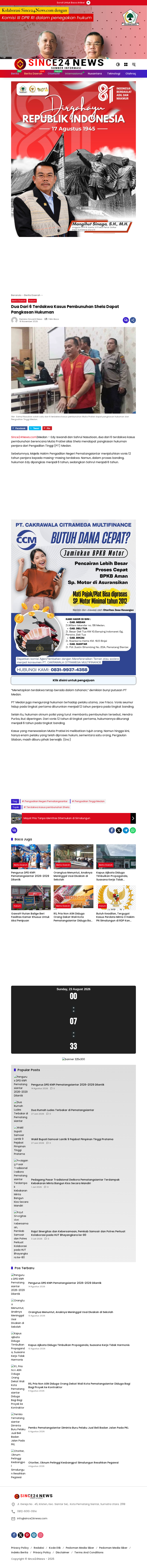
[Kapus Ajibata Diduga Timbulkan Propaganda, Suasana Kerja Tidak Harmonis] (116, 856)
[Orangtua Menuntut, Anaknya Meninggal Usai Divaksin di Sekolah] (73, 856)
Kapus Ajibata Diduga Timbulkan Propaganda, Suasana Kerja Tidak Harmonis (112, 876)
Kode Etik (55, 1548)
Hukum (32, 300)
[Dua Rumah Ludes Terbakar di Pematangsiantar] (21, 1111)
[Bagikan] (133, 320)
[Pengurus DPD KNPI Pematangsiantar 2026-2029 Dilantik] (31, 856)
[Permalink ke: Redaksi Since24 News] (15, 320)
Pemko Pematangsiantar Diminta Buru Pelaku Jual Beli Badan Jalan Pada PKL (78, 1427)
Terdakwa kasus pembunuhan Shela (48, 807)
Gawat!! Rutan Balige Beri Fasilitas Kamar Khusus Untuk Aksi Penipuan (30, 917)
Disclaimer (62, 1552)
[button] (118, 64)
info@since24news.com (32, 1518)
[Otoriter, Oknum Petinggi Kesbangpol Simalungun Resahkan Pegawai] (18, 1464)
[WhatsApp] (133, 830)
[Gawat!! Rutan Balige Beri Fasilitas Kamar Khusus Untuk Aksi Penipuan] (31, 897)
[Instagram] (40, 1535)
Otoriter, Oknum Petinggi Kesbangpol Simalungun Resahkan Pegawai (73, 1462)
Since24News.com (24, 437)
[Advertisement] (73, 267)
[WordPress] (34, 1535)
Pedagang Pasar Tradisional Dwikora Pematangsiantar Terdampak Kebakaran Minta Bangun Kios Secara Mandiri (75, 1181)
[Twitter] (119, 830)
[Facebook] (112, 830)
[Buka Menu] (126, 64)
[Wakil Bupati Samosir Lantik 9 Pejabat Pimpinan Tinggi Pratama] (21, 1141)
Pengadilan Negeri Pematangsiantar (46, 801)
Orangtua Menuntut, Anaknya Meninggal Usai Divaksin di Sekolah (73, 876)
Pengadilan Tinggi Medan (90, 801)
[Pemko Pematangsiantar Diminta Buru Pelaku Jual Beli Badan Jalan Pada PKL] (18, 1429)
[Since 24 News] (58, 64)
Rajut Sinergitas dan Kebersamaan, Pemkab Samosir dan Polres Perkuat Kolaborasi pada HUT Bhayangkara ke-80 (78, 1233)
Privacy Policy (20, 1548)
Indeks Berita (19, 1552)
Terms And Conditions (88, 1552)
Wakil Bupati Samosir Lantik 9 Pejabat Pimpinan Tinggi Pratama (72, 1139)
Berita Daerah (19, 300)
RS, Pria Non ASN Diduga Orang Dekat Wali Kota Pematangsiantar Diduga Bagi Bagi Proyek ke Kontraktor (73, 917)
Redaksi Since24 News (30, 319)
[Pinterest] (27, 1535)
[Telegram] (126, 830)
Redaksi (39, 1548)
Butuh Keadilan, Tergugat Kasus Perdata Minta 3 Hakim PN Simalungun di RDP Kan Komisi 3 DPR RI (115, 917)
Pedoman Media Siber (80, 1548)
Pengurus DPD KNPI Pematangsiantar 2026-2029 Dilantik (30, 876)
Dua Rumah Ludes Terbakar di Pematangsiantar (62, 1110)
